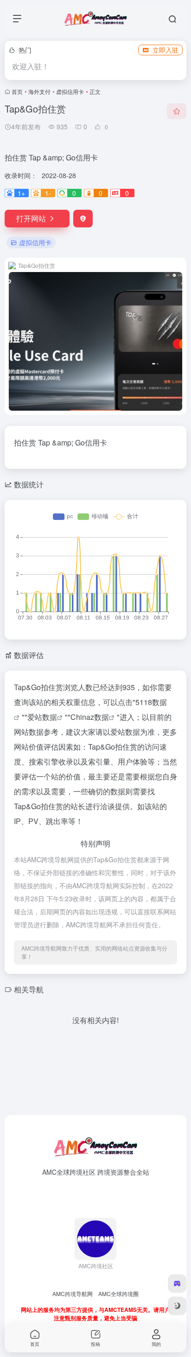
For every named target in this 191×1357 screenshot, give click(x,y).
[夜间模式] (177, 1306)
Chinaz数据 (89, 717)
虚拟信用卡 (70, 91)
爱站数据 (42, 717)
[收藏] (176, 111)
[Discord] (177, 1283)
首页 (17, 91)
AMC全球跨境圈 (118, 1293)
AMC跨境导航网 (72, 1293)
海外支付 (39, 91)
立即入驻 (165, 49)
